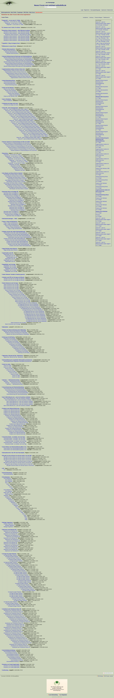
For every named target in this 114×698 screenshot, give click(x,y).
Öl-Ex (6, 482)
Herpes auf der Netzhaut (8, 87)
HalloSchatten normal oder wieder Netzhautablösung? (15, 232)
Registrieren (86, 10)
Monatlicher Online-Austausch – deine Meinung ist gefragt (16, 30)
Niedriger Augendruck (7, 522)
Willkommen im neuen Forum (9, 46)
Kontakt (111, 676)
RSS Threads (106, 676)
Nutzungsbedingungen (95, 10)
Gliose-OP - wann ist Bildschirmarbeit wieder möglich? (16, 109)
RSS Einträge (100, 676)
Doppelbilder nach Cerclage (8, 264)
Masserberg (5, 153)
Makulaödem (5, 327)
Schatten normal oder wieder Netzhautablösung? (13, 231)
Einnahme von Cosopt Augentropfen (10, 664)
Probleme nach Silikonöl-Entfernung (10, 408)
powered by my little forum (57, 696)
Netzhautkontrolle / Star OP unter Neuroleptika (13, 452)
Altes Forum (32, 12)
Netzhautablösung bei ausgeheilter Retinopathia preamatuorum (17, 359)
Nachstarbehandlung (7, 472)
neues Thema (5, 17)
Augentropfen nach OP (7, 253)
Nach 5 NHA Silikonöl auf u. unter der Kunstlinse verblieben (16, 397)
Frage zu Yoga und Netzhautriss (9, 221)
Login (82, 10)
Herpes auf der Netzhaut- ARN (10, 96)
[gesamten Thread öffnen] (45, 30)
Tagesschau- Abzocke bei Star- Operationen (12, 355)
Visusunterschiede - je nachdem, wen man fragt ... (14, 436)
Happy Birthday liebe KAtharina (9, 248)
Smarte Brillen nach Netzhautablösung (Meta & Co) (14, 446)
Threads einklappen (98, 17)
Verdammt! (6, 495)
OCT (3, 468)
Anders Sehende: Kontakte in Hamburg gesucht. (13, 274)
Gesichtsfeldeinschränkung (8, 650)
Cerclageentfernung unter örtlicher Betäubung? (27, 302)
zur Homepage (50, 2)
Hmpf (16, 506)
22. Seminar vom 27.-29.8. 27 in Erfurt (11, 27)
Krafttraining (5, 670)
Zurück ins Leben (6, 364)
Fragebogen (20, 12)
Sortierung (91, 17)
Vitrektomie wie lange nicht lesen (10, 103)
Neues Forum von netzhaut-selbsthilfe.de (50, 5)
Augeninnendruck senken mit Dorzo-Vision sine (13, 69)
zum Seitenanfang (53, 694)
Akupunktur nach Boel (14, 164)
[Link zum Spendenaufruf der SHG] (57, 692)
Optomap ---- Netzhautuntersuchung (10, 380)
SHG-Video (26, 12)
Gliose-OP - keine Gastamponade (10, 107)
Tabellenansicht (106, 17)
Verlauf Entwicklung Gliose (8, 80)
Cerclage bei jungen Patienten (9, 553)
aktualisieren (85, 17)
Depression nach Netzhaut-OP (9, 529)
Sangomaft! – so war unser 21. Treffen (11, 20)
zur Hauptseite (63, 694)
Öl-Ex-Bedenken (6, 477)
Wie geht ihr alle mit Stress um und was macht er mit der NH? (17, 455)
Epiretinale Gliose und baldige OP (10, 191)
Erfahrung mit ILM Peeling (8, 337)
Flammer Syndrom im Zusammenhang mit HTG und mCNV (16, 141)
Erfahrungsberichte (5, 12)
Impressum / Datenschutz (107, 10)
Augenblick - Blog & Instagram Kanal (11, 43)
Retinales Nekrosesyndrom (8, 49)
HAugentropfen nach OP (12, 257)
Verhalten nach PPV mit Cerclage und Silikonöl (13, 277)
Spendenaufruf (39, 12)
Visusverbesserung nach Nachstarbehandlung (13, 387)
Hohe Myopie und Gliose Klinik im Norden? (12, 173)
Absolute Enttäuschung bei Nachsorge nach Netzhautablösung (17, 56)
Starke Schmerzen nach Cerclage (10, 283)
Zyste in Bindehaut (6, 99)
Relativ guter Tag (7, 492)
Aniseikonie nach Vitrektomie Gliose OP (11, 609)
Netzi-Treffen (13, 12)
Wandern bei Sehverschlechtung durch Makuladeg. (14, 330)
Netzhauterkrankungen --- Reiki (9, 218)
